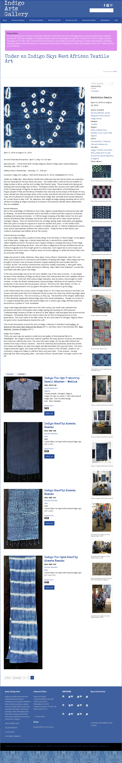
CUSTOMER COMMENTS (13, 736)
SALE (116, 20)
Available (10, 374)
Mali (46, 436)
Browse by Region (18, 20)
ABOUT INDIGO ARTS (12, 723)
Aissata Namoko (51, 433)
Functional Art (96, 141)
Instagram (108, 5)
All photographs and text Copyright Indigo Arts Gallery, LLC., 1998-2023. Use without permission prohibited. (41, 746)
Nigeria (47, 391)
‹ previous (17, 677)
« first (7, 677)
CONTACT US (42, 709)
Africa (93, 130)
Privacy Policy (40, 716)
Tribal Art (106, 141)
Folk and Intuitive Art (99, 144)
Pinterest (111, 5)
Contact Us (85, 38)
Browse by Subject (89, 20)
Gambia (94, 133)
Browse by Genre (54, 20)
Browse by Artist (71, 20)
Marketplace (105, 20)
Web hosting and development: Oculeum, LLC (93, 746)
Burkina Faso (101, 130)
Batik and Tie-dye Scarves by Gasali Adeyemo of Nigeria (102, 156)
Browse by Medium (36, 20)
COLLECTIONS (9, 732)
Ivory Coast (102, 133)
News (5, 20)
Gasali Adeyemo (51, 388)
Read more (48, 405)
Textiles (94, 124)
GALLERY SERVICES (11, 728)
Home (115, 71)
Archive (21, 374)
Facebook (104, 5)
